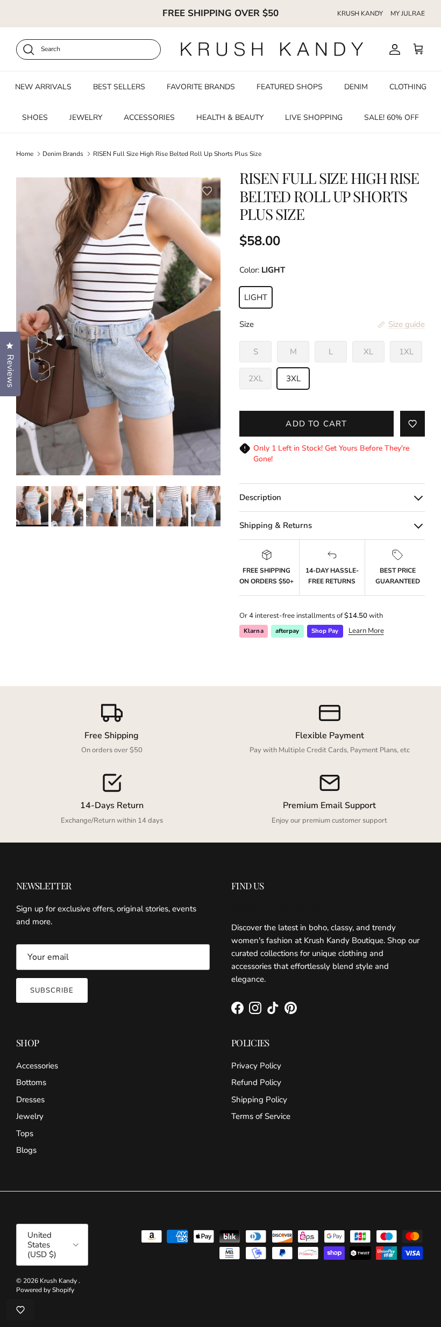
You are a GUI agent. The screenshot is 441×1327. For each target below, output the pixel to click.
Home (24, 153)
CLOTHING (407, 87)
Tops (24, 1133)
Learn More (366, 631)
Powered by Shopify (45, 1290)
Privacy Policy (256, 1065)
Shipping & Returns (275, 525)
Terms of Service (260, 1116)
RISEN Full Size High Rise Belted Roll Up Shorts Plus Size (177, 153)
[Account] (392, 49)
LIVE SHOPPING (314, 117)
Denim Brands (62, 153)
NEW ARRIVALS (43, 87)
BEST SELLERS (119, 87)
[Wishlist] (20, 1310)
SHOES (35, 117)
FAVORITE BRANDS (201, 87)
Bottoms (31, 1082)
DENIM (356, 87)
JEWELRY (85, 117)
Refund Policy (256, 1082)
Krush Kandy (59, 1280)
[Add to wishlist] (207, 191)
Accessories (37, 1065)
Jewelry (30, 1116)
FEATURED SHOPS (290, 87)
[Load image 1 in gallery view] (118, 330)
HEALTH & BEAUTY (230, 117)
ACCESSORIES (149, 117)
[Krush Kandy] (272, 49)
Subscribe (52, 990)
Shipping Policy (259, 1099)
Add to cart (316, 423)
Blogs (26, 1150)
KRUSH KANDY (360, 13)
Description (260, 497)
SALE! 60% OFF (391, 117)
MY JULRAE (407, 13)
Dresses (30, 1099)
